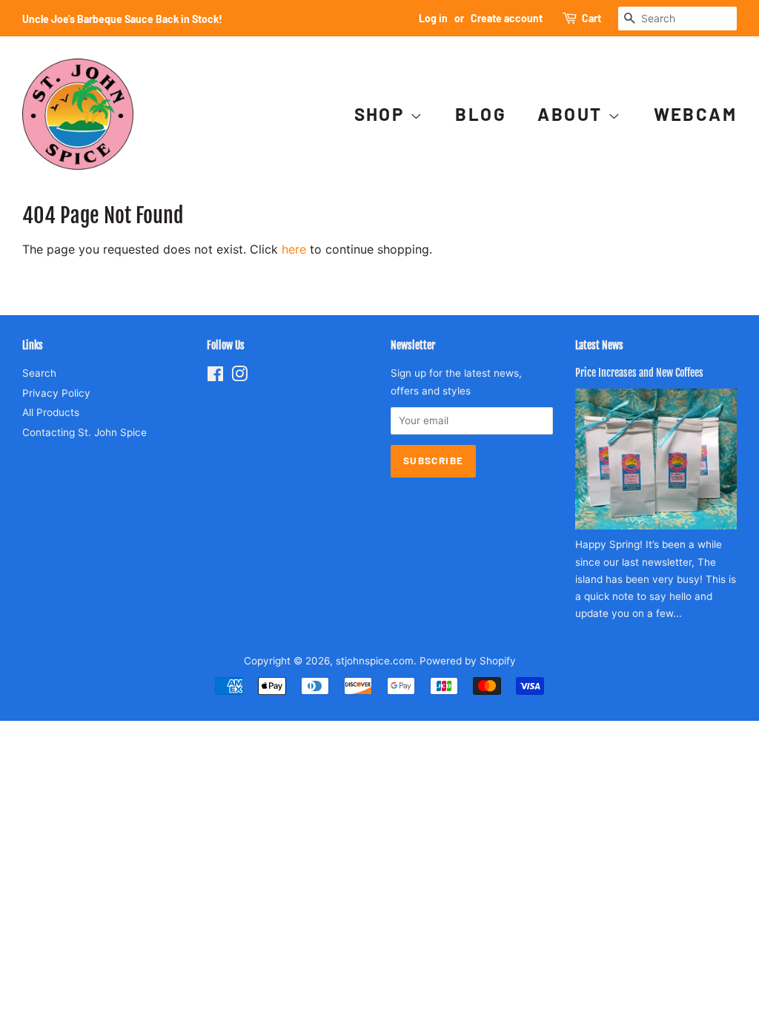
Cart (591, 18)
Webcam (695, 114)
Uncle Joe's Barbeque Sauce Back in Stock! (122, 19)
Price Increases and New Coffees (639, 372)
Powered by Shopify (468, 661)
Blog (480, 114)
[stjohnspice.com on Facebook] (215, 377)
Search (39, 373)
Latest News (599, 345)
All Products (50, 412)
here (294, 249)
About (572, 114)
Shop (382, 114)
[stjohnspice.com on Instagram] (239, 377)
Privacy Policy (56, 393)
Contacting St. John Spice (84, 432)
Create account (507, 18)
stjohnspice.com (375, 661)
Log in (433, 18)
